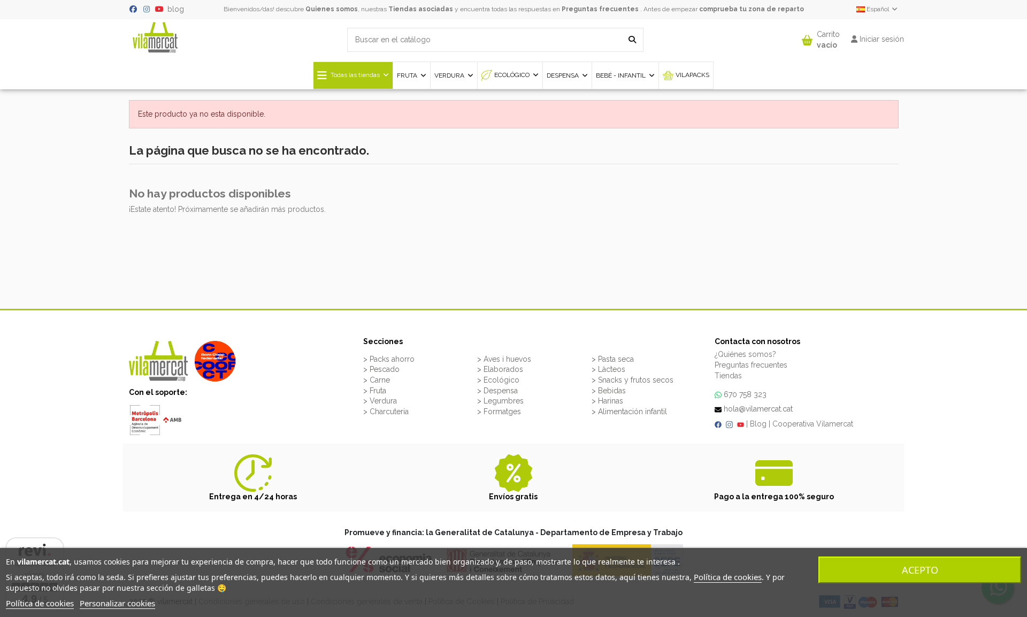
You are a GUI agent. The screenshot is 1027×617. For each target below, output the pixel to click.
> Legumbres (500, 401)
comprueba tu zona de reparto (751, 9)
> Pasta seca (613, 359)
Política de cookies (728, 577)
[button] (821, 37)
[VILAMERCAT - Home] (155, 36)
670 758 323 (745, 394)
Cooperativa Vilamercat (812, 424)
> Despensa (497, 390)
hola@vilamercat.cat (758, 409)
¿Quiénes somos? (745, 354)
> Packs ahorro (389, 359)
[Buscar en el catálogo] (632, 40)
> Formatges (499, 411)
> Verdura (380, 401)
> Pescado (381, 369)
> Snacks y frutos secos (632, 380)
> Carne (376, 380)
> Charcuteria (386, 411)
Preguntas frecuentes (600, 9)
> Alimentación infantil (629, 411)
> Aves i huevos (504, 359)
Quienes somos (331, 9)
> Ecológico (498, 380)
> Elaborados (500, 369)
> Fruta (374, 390)
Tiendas (728, 375)
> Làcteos (608, 369)
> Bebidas (609, 390)
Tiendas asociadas (420, 9)
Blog (758, 424)
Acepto (920, 569)
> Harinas (607, 401)
